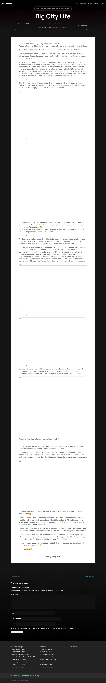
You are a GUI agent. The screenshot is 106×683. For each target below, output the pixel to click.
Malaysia (57, 24)
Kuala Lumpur (50, 24)
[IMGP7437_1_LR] (53, 139)
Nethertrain (15, 649)
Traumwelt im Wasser (17, 654)
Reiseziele (83, 3)
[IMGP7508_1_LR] (53, 265)
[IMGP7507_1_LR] (53, 318)
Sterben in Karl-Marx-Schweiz (20, 657)
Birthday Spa (15, 662)
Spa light (14, 664)
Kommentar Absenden (17, 632)
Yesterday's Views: (47, 654)
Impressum (15, 676)
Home (76, 3)
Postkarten (15, 659)
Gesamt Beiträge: (46, 664)
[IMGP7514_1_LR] (53, 461)
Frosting (14, 667)
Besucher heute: (46, 651)
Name (13, 613)
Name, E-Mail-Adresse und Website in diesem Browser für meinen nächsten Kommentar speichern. (43, 628)
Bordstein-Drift (16, 651)
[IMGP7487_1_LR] (53, 377)
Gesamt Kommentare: (47, 667)
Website (13, 624)
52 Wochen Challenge (94, 3)
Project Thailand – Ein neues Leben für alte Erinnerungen (53, 8)
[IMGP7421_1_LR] (53, 92)
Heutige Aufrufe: (46, 649)
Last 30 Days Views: (47, 659)
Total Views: (45, 662)
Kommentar (15, 594)
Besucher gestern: (47, 657)
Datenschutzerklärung (30, 676)
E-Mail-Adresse (16, 619)
